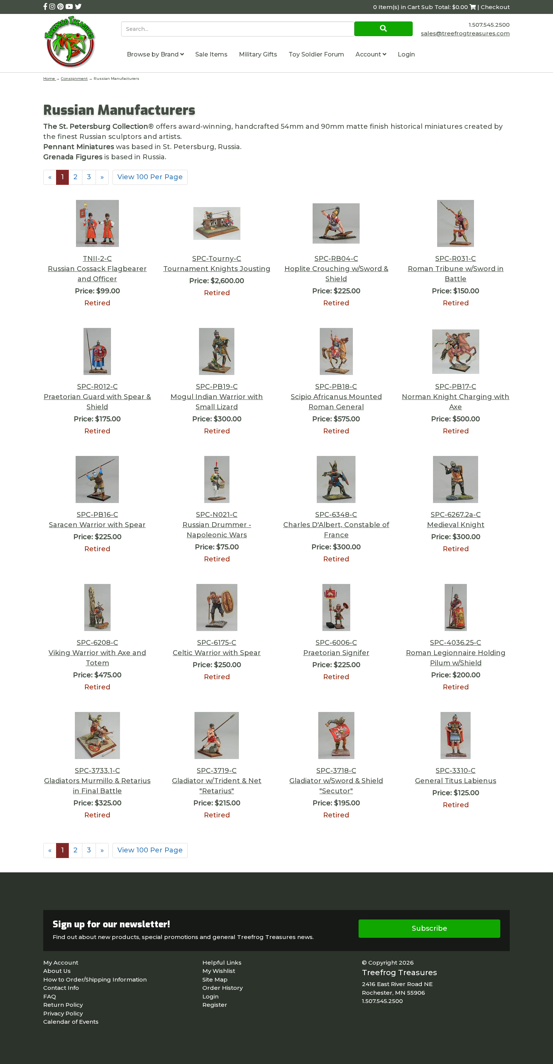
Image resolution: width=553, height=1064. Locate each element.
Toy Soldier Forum (316, 54)
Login (406, 54)
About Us (57, 970)
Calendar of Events (71, 1021)
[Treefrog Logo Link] (82, 43)
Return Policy (63, 1004)
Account (369, 54)
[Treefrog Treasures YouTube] (70, 7)
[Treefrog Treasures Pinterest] (61, 7)
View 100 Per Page (150, 177)
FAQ (49, 996)
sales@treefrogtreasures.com (465, 33)
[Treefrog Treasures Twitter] (78, 7)
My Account (60, 962)
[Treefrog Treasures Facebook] (46, 7)
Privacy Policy (63, 1013)
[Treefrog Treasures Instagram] (53, 7)
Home (49, 78)
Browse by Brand (153, 54)
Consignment (74, 78)
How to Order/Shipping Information (95, 979)
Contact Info (61, 987)
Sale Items (211, 54)
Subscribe (429, 928)
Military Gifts (258, 54)
